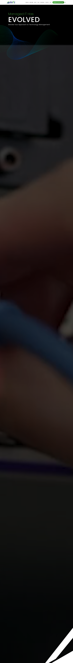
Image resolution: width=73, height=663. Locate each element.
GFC (50, 2)
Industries (31, 2)
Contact (47, 2)
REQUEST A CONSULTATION (58, 2)
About (35, 2)
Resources (42, 2)
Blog (38, 2)
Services (27, 2)
